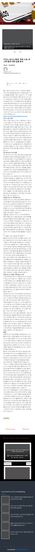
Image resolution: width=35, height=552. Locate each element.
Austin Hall (8, 71)
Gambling (6, 418)
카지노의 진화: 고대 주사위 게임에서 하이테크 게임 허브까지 (18, 450)
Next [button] (28, 464)
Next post (26, 429)
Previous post (10, 429)
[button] (29, 20)
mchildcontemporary (21, 549)
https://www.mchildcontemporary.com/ (15, 116)
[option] (17, 39)
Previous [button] (8, 464)
